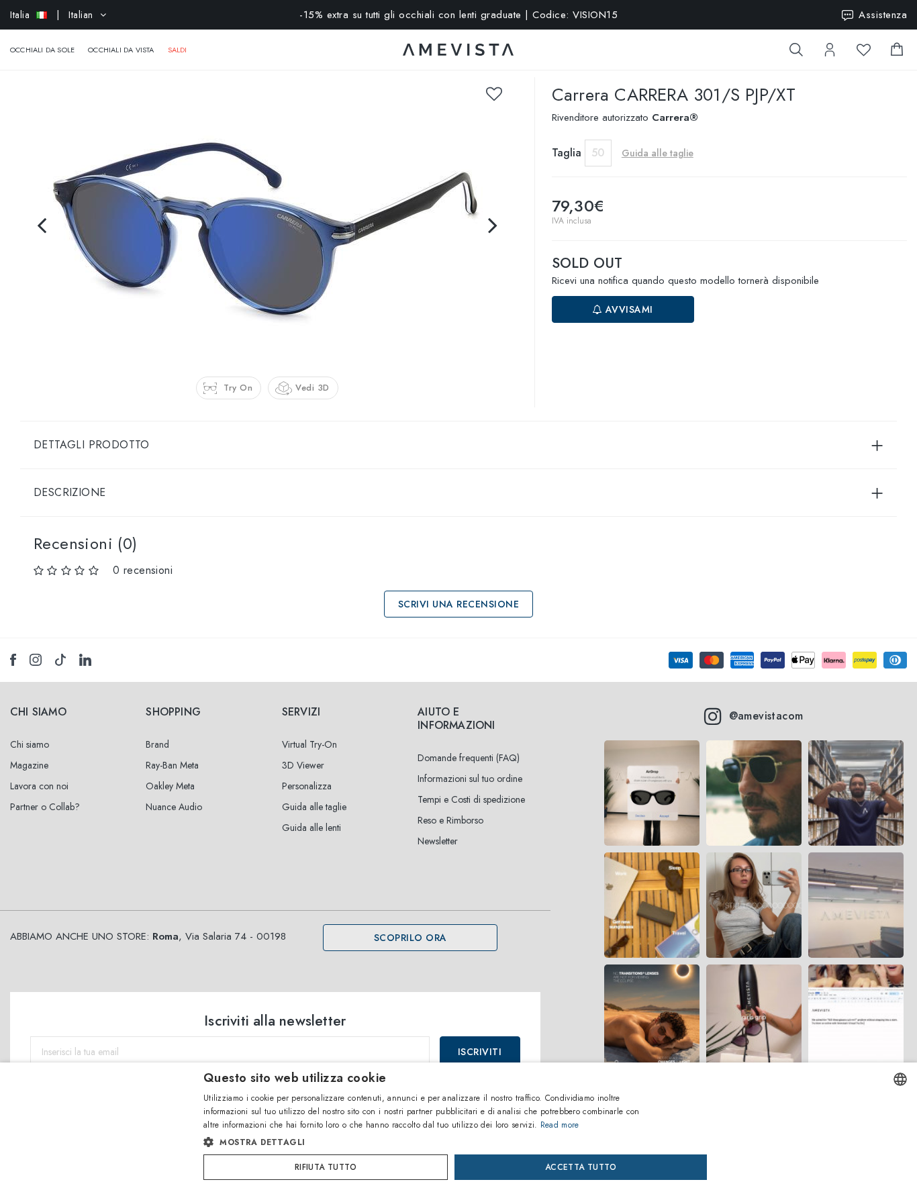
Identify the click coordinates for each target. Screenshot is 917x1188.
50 (597, 152)
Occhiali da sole (42, 49)
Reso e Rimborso (450, 820)
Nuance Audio (174, 806)
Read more (559, 1125)
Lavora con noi (39, 786)
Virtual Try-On (309, 744)
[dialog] (458, 1125)
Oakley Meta (170, 786)
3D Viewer (303, 765)
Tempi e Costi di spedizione (471, 799)
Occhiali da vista (121, 49)
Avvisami (627, 309)
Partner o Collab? (45, 806)
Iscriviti (480, 1051)
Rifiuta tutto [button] (325, 1167)
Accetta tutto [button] (580, 1167)
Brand (157, 744)
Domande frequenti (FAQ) (469, 757)
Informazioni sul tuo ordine (470, 778)
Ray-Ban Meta (172, 765)
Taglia (566, 152)
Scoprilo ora (410, 937)
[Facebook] (13, 660)
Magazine (29, 765)
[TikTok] (60, 660)
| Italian (51, 14)
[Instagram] (36, 660)
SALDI (177, 49)
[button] (430, 1142)
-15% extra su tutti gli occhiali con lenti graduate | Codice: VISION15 (458, 14)
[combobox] (900, 1079)
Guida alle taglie (314, 806)
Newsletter (438, 841)
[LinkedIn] (85, 660)
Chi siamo (29, 744)
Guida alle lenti (311, 827)
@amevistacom (766, 716)
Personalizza (307, 786)
